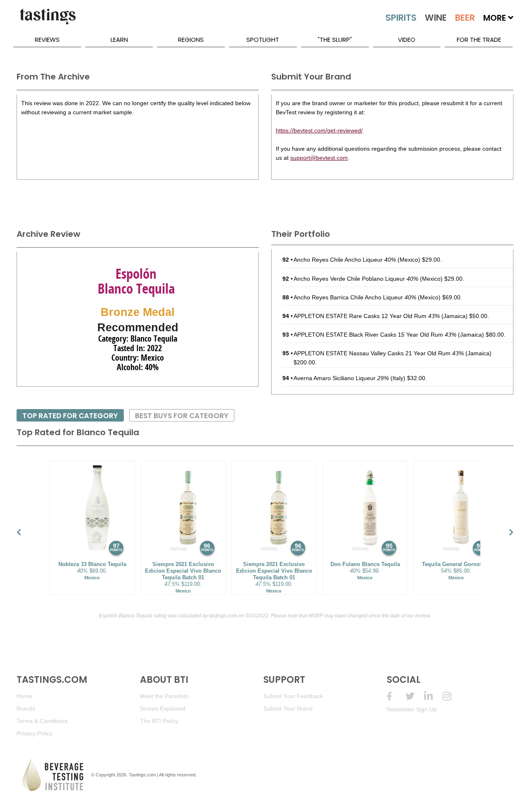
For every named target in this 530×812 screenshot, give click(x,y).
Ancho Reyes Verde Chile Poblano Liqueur (356, 278)
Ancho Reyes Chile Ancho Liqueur (345, 259)
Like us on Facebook (396, 696)
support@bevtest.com (319, 157)
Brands (26, 708)
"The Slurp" (335, 39)
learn (119, 39)
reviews (47, 39)
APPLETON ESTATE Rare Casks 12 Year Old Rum (367, 316)
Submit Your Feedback (293, 696)
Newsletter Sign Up (412, 709)
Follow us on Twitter (414, 696)
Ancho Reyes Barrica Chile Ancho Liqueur (355, 297)
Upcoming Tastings (452, 696)
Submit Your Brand (288, 708)
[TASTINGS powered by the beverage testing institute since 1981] (48, 20)
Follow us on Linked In (433, 696)
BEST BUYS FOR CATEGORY (182, 416)
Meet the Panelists (164, 696)
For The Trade (479, 39)
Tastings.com (142, 774)
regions (191, 39)
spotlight (262, 39)
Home (24, 696)
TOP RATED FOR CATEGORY (70, 416)
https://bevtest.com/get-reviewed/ (319, 130)
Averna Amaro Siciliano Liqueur (341, 378)
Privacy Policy (35, 733)
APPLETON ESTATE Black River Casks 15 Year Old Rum (375, 334)
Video (406, 39)
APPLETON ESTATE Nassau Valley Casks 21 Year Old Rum (379, 353)
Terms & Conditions (42, 721)
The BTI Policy (159, 721)
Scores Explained (163, 708)
